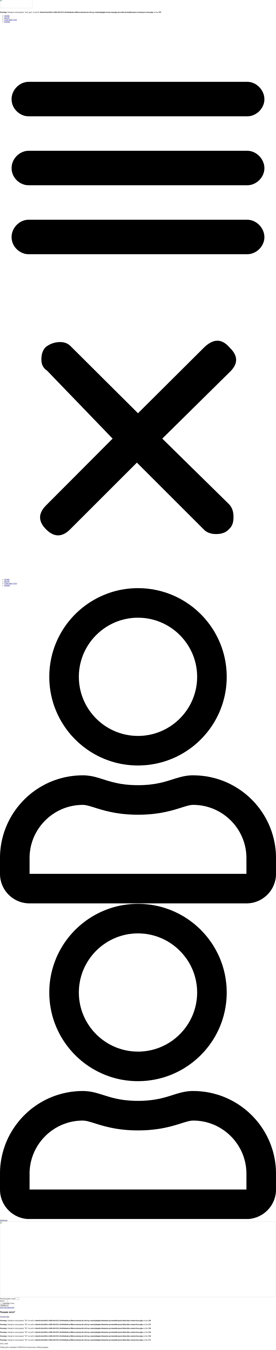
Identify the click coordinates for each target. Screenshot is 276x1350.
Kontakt (7, 22)
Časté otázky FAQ (10, 20)
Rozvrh (6, 18)
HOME (6, 16)
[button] (138, 300)
